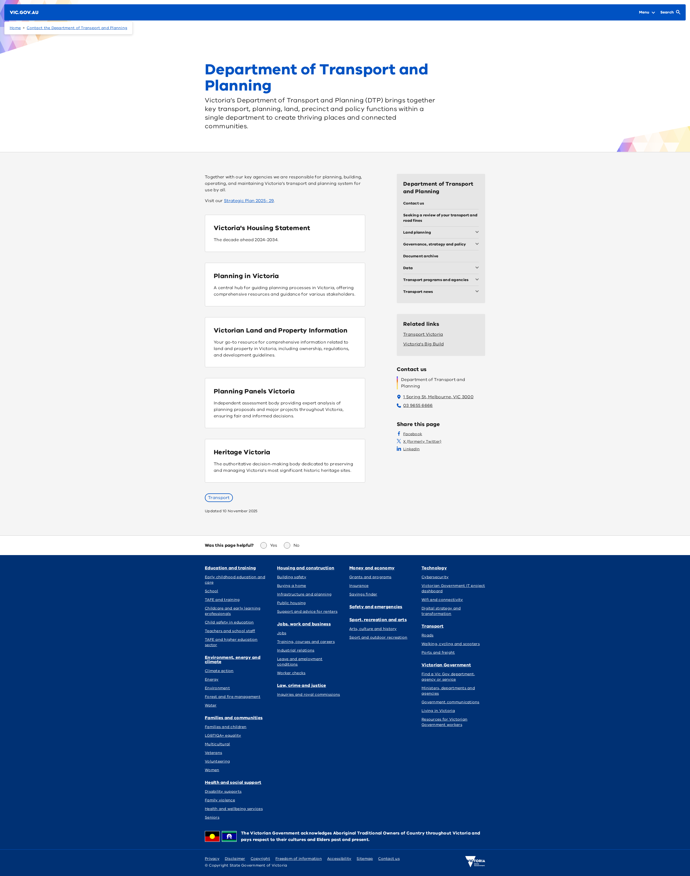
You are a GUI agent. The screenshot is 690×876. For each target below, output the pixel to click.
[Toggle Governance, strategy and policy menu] (478, 244)
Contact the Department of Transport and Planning (77, 27)
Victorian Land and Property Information (280, 330)
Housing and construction (305, 568)
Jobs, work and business (304, 624)
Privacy (212, 858)
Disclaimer (235, 858)
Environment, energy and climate (232, 659)
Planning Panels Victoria (254, 391)
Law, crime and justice (301, 685)
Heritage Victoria (242, 452)
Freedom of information (298, 858)
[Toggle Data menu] (478, 268)
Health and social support (233, 782)
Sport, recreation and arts (378, 620)
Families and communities (234, 718)
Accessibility (339, 858)
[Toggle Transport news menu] (478, 292)
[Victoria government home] (475, 861)
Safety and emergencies (375, 607)
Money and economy (372, 568)
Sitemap (365, 858)
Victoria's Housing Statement (262, 228)
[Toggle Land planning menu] (478, 232)
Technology (434, 568)
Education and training (230, 568)
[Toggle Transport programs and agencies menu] (478, 280)
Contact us (389, 858)
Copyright (260, 858)
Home (15, 27)
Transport (219, 498)
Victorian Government (446, 665)
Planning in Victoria (246, 276)
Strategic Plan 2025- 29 (249, 201)
